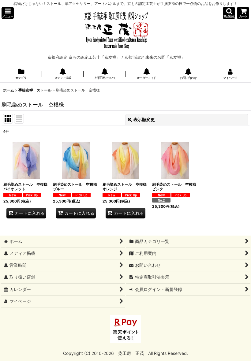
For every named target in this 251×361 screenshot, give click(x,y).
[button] (8, 13)
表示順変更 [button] (144, 119)
